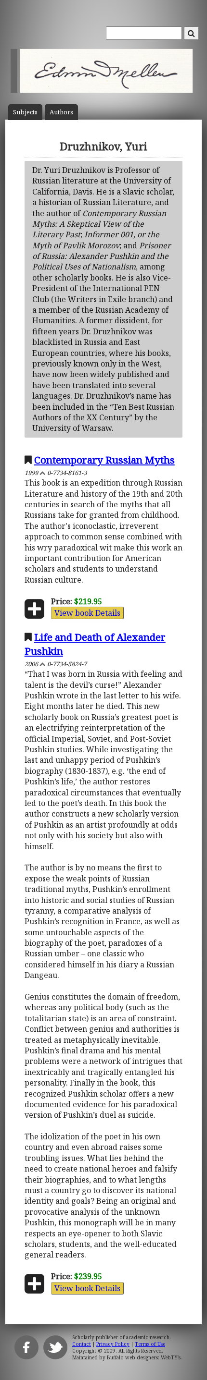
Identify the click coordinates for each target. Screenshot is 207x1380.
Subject (25, 112)
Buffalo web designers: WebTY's (144, 1357)
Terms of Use (150, 1344)
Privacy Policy (112, 1344)
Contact (81, 1344)
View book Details (87, 613)
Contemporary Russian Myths (104, 459)
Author (61, 112)
